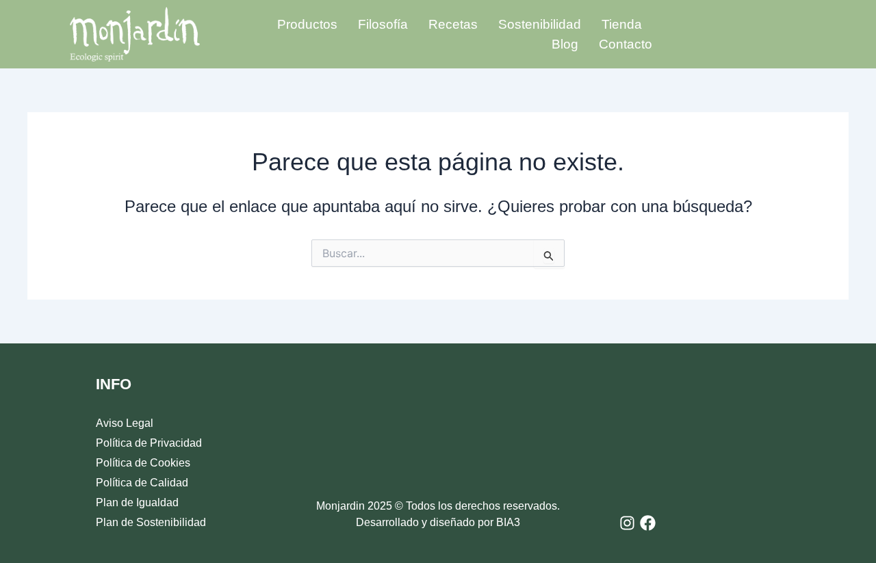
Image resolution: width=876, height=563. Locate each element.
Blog (565, 44)
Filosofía (383, 24)
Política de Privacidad (149, 443)
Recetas (453, 24)
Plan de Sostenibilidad (151, 522)
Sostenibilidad (539, 24)
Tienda (622, 24)
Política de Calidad (142, 482)
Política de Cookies (143, 463)
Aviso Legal (124, 423)
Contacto (625, 44)
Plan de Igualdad (137, 502)
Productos (307, 24)
